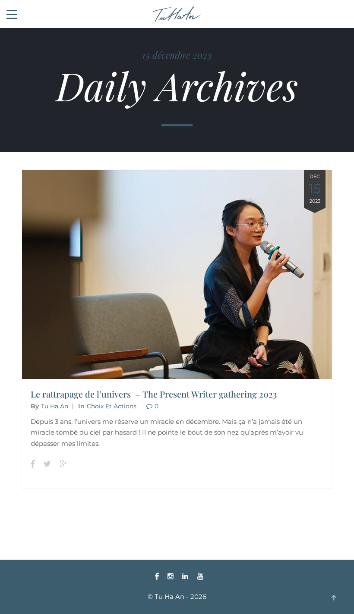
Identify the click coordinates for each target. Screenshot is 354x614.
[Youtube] (198, 576)
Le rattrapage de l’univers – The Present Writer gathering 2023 (154, 394)
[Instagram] (170, 576)
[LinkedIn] (185, 576)
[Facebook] (157, 576)
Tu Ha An (54, 406)
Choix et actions (111, 406)
